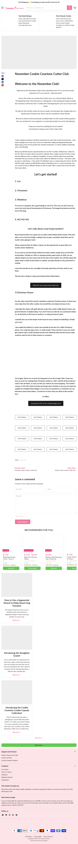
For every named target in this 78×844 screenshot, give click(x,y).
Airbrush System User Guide (9, 755)
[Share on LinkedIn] (2, 82)
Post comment (22, 522)
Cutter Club (23, 460)
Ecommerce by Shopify (41, 840)
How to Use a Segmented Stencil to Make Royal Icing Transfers (17, 603)
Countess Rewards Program (9, 760)
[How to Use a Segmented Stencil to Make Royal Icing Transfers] (17, 585)
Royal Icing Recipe (24, 23)
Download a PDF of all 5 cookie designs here (46, 403)
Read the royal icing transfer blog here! (46, 285)
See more (38, 738)
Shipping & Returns (7, 777)
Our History (4, 769)
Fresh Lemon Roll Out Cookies (27, 21)
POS (31, 840)
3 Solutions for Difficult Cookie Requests (65, 26)
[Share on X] (2, 79)
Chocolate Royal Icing (25, 25)
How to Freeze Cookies (63, 23)
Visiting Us (4, 775)
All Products (28, 836)
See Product (22, 417)
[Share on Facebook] (2, 76)
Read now (16, 620)
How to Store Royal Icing (63, 18)
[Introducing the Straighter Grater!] (17, 638)
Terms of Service (48, 836)
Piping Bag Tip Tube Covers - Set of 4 (9, 558)
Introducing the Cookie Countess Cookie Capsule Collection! (16, 710)
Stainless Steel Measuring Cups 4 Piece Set (54, 558)
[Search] (69, 8)
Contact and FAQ (6, 758)
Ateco (4, 561)
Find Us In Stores (6, 772)
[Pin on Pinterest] (2, 85)
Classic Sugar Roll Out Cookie (27, 18)
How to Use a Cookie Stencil (64, 21)
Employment (5, 780)
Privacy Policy (38, 836)
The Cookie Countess (29, 561)
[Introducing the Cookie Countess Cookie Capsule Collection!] (17, 692)
